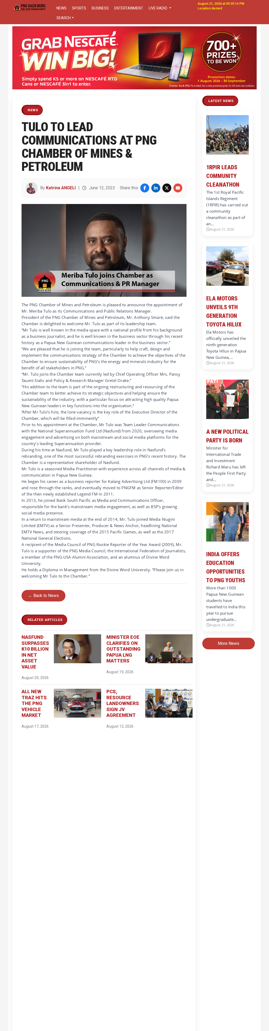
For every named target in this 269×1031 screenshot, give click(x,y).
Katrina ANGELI (61, 187)
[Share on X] (166, 187)
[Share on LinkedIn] (155, 187)
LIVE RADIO (158, 8)
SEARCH (63, 18)
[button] (30, 57)
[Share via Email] (177, 187)
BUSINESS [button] (100, 8)
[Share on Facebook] (144, 187)
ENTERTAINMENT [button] (128, 8)
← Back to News (43, 595)
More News (228, 643)
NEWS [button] (61, 8)
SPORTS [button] (79, 8)
